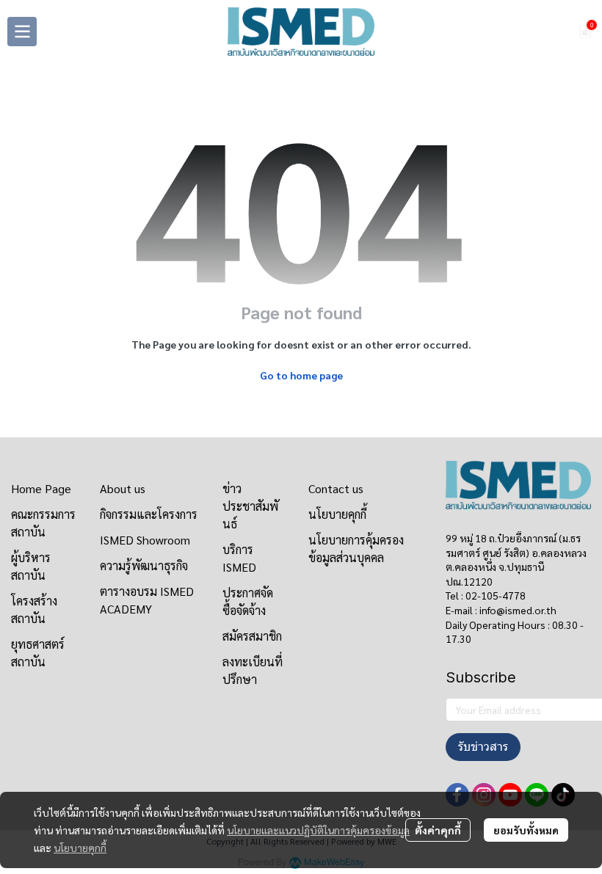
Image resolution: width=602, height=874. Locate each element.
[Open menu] (22, 31)
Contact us (335, 488)
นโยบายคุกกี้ (80, 847)
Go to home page (301, 375)
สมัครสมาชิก (252, 636)
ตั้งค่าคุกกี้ (438, 830)
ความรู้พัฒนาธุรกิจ (144, 565)
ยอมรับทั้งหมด (526, 830)
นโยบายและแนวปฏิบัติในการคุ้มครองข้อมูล (318, 830)
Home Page (41, 488)
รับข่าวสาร (483, 746)
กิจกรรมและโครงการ (148, 514)
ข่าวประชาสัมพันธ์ (250, 506)
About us (122, 488)
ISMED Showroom (145, 539)
